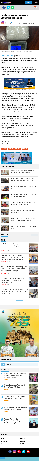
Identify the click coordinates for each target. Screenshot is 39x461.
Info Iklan (25, 456)
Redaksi (20, 456)
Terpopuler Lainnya (19, 430)
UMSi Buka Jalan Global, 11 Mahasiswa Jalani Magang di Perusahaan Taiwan (11, 246)
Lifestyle (4, 441)
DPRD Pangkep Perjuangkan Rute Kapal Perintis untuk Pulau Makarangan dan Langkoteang (14, 291)
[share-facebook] (4, 7)
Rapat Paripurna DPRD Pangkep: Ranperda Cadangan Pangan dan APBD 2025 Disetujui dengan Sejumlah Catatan (14, 257)
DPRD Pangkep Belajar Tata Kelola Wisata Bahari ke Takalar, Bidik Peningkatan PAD (12, 280)
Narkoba (17, 148)
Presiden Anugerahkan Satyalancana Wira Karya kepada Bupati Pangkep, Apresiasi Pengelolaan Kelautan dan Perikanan (15, 421)
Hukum (6, 12)
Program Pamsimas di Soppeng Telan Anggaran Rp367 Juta (14, 397)
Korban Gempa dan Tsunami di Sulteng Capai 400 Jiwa (14, 386)
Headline (22, 438)
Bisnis (3, 438)
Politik (22, 443)
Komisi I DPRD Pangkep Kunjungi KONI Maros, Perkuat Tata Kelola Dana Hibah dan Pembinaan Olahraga (14, 269)
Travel (22, 446)
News (2, 443)
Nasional (8, 364)
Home (2, 12)
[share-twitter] (8, 7)
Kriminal (10, 148)
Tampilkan (34, 235)
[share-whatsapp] (12, 7)
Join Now (14, 456)
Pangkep (25, 148)
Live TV (28, 2)
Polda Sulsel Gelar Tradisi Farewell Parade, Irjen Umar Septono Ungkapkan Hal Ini (15, 376)
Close (2, 458)
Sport (3, 446)
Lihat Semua (19, 302)
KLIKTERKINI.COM (7, 56)
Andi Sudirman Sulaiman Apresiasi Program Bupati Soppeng (15, 409)
